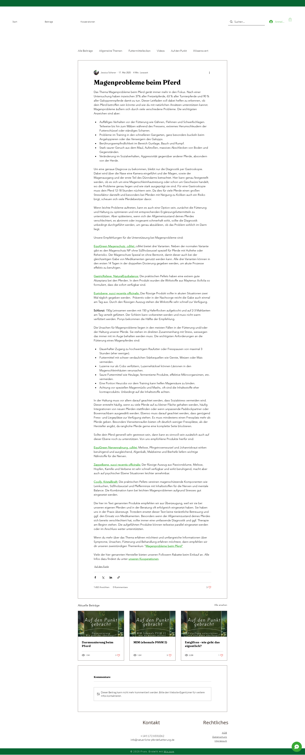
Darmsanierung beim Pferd (97, 644)
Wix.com (169, 751)
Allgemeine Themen (110, 50)
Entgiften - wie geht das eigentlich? (202, 644)
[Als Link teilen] (118, 577)
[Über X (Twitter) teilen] (103, 577)
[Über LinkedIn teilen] (110, 577)
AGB (224, 732)
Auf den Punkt (179, 50)
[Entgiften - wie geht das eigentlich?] (204, 624)
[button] (290, 19)
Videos (161, 50)
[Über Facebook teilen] (95, 577)
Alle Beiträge (85, 50)
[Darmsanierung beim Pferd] (101, 624)
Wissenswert (200, 50)
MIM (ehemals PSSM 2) (150, 642)
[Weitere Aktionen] (209, 72)
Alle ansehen (220, 604)
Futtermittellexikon (139, 50)
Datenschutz (219, 736)
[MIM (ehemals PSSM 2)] (153, 624)
